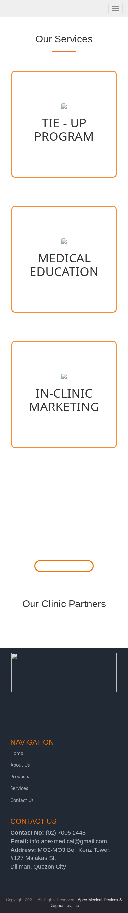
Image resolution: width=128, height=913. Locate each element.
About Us (20, 765)
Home (17, 753)
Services (19, 788)
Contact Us (22, 800)
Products (20, 776)
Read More (64, 566)
